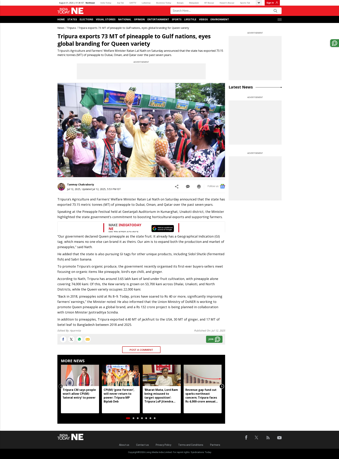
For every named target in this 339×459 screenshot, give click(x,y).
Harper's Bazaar (227, 3)
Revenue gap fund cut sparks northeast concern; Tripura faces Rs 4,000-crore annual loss (201, 395)
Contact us (142, 444)
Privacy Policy (163, 444)
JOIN (211, 339)
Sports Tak (245, 3)
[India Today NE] (70, 11)
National (124, 19)
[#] (79, 339)
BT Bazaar (209, 3)
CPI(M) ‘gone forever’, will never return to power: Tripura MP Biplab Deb (119, 395)
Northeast (90, 3)
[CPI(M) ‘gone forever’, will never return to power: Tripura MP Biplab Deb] (121, 375)
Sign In (270, 2)
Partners (215, 444)
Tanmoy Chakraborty (80, 184)
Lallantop (146, 3)
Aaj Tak (120, 3)
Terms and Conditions (190, 444)
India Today (105, 3)
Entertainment (158, 19)
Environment (219, 19)
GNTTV (132, 3)
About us (124, 444)
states (72, 19)
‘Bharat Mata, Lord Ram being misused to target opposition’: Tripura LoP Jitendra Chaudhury (161, 395)
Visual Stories (105, 19)
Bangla (180, 3)
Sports (177, 19)
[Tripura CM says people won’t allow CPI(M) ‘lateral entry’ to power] (80, 375)
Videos (203, 19)
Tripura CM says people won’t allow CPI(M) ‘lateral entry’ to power (79, 393)
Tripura (71, 27)
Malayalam (194, 3)
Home (61, 19)
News (60, 27)
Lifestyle (190, 19)
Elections (86, 19)
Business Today (163, 3)
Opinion (139, 19)
